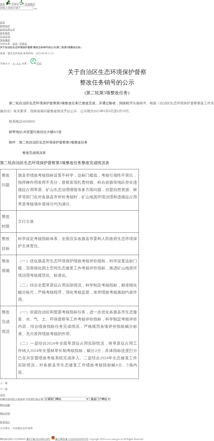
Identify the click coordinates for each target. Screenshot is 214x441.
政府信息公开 (7, 29)
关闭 (2, 395)
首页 (2, 22)
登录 (2, 4)
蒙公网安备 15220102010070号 (71, 439)
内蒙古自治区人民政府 (12, 399)
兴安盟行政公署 (34, 399)
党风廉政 (5, 40)
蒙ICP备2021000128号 (38, 439)
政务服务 (5, 33)
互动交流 (5, 36)
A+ (14, 63)
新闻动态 (5, 26)
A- (19, 63)
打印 (39, 63)
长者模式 (29, 4)
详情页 (23, 43)
